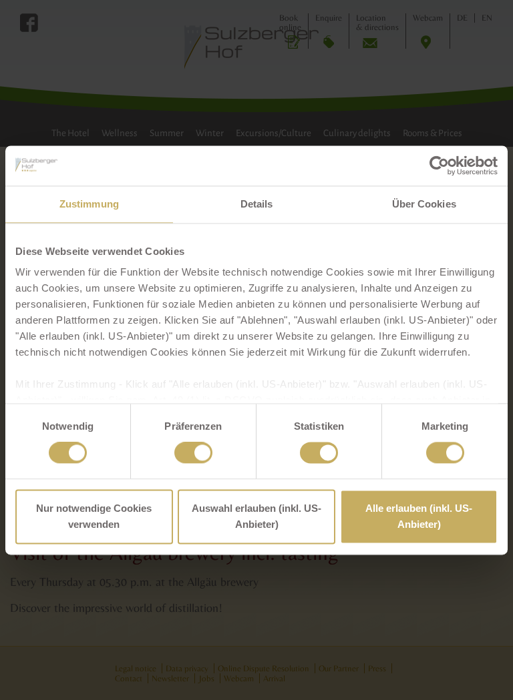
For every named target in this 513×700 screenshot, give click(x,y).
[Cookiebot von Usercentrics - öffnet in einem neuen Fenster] (439, 165)
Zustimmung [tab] (89, 204)
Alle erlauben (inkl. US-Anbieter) (418, 516)
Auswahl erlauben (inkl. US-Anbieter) (256, 516)
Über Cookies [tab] (424, 204)
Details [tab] (256, 204)
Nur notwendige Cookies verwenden (94, 516)
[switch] (193, 453)
